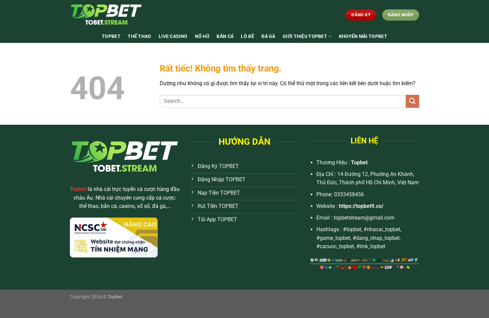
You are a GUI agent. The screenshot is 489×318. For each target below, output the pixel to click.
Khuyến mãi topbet (363, 36)
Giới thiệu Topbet (305, 36)
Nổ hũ (202, 36)
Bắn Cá (225, 36)
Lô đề (247, 36)
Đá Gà (268, 36)
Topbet (359, 162)
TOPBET (111, 36)
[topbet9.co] (119, 15)
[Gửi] (412, 101)
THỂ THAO (139, 36)
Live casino (173, 36)
